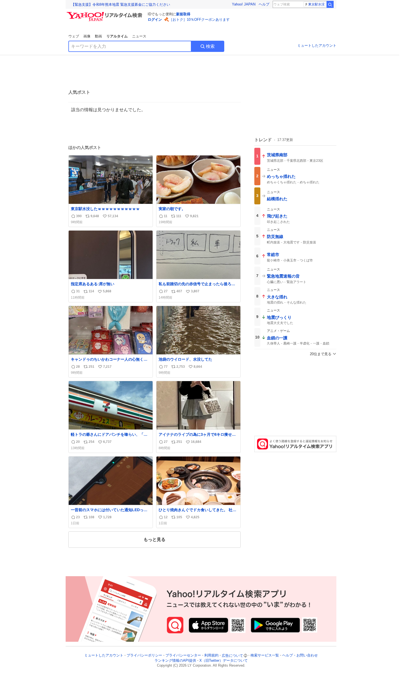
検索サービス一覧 (264, 656)
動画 (98, 36)
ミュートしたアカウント (316, 45)
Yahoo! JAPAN (243, 4)
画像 (87, 36)
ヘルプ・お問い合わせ (300, 656)
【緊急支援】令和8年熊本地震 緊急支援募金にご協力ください (120, 4)
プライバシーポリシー (144, 656)
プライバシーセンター (183, 656)
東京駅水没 (316, 4)
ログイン (155, 19)
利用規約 (211, 656)
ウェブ (73, 36)
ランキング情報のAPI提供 (175, 660)
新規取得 (183, 14)
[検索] (330, 4)
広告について (232, 656)
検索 (210, 46)
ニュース (139, 36)
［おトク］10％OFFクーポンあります (199, 19)
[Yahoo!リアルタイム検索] (105, 13)
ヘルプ (264, 4)
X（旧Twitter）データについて (223, 660)
